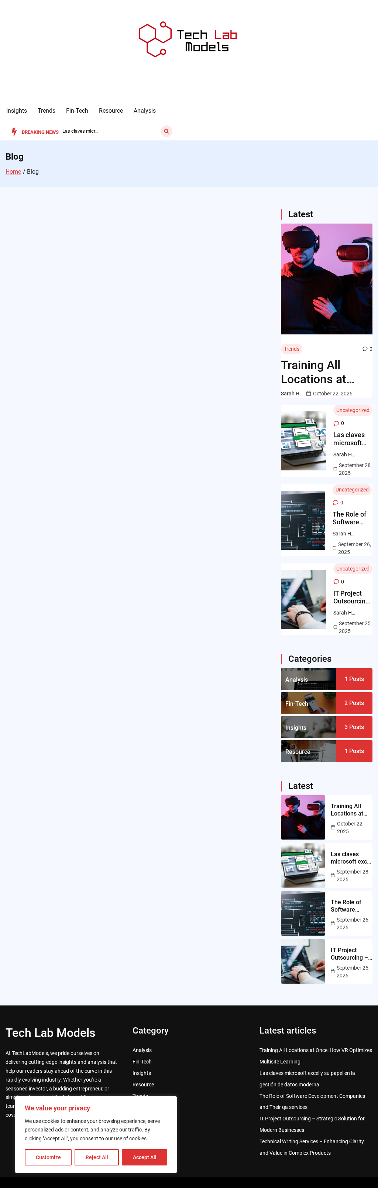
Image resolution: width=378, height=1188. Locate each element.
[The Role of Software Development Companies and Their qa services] (303, 520)
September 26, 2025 (354, 548)
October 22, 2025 (333, 393)
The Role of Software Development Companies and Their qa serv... (80, 131)
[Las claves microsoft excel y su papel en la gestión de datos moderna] (303, 440)
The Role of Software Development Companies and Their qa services (352, 518)
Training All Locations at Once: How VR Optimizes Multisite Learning (318, 372)
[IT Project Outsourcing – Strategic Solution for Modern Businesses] (303, 599)
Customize (48, 1157)
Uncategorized (353, 410)
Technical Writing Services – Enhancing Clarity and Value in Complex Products (312, 1147)
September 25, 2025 (355, 627)
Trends (46, 110)
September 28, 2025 (355, 469)
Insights (16, 110)
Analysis (145, 110)
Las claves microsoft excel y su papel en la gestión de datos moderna (349, 439)
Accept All (145, 1157)
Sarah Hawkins (292, 393)
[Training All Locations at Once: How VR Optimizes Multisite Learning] (327, 279)
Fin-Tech (77, 110)
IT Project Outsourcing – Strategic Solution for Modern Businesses (351, 597)
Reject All (97, 1157)
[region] (96, 1134)
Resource (111, 110)
